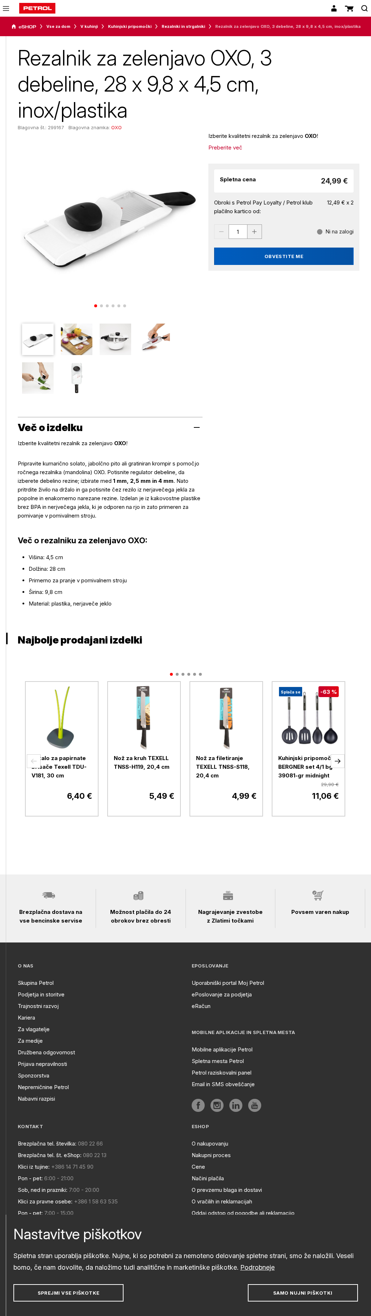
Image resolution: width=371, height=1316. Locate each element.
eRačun (201, 1006)
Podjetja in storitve (41, 994)
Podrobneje (257, 1267)
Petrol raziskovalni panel (221, 1072)
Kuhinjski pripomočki (129, 26)
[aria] (24, 26)
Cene (198, 1166)
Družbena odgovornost (46, 1052)
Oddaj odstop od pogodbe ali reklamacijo (243, 1213)
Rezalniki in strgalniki (183, 26)
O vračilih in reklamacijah (222, 1201)
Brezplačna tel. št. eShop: (50, 1155)
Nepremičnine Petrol (43, 1087)
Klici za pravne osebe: (45, 1201)
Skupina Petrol (36, 982)
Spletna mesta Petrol (218, 1061)
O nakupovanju (210, 1143)
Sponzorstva (33, 1075)
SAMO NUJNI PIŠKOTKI (303, 1293)
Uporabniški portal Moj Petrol (228, 982)
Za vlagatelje (34, 1029)
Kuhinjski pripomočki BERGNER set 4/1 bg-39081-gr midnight (306, 767)
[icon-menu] (6, 8)
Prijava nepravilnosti (42, 1063)
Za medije (30, 1040)
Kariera (26, 1017)
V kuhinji (89, 26)
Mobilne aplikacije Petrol (222, 1049)
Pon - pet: (30, 1178)
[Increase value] (254, 231)
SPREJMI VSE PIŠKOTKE (69, 1293)
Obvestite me (284, 256)
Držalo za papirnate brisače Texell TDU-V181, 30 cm (59, 767)
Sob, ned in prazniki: (42, 1189)
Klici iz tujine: (34, 1166)
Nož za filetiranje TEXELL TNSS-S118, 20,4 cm (223, 767)
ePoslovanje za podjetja (222, 994)
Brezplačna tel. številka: (47, 1143)
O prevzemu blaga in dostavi (227, 1189)
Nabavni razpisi (36, 1098)
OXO (116, 127)
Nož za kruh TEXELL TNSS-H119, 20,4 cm (142, 762)
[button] (34, 761)
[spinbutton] (238, 231)
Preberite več (225, 147)
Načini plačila (208, 1178)
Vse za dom (58, 26)
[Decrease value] (221, 231)
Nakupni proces (211, 1155)
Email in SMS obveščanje (223, 1084)
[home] (37, 8)
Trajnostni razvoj (38, 1006)
